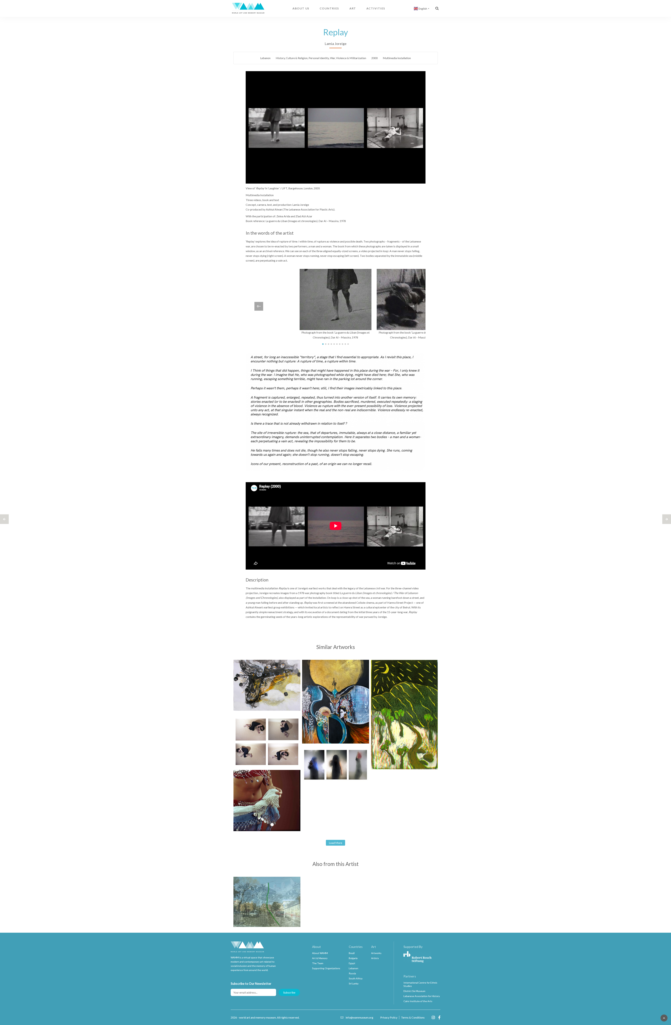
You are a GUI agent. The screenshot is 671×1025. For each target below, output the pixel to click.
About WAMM (320, 953)
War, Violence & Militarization (348, 58)
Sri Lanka (353, 983)
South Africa (355, 978)
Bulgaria (353, 958)
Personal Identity (319, 58)
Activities (375, 8)
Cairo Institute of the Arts (417, 1001)
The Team (317, 963)
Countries (329, 8)
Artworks (376, 953)
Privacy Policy (388, 1017)
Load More (335, 842)
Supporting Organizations (326, 968)
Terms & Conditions (413, 1017)
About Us (301, 8)
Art (352, 8)
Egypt (352, 963)
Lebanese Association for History (421, 996)
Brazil (352, 953)
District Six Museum (414, 991)
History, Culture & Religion (292, 58)
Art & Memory (319, 958)
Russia (352, 973)
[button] (323, 344)
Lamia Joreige (336, 43)
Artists (375, 958)
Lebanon (265, 58)
